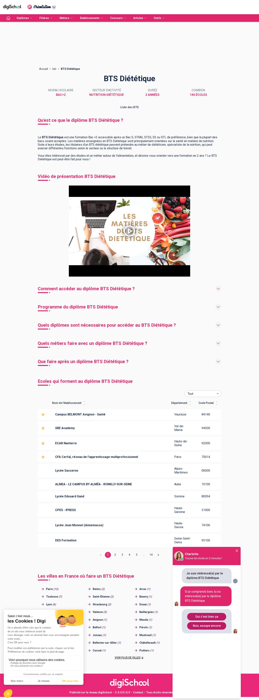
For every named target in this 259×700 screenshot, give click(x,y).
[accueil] (8, 18)
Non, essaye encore (207, 626)
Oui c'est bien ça (206, 616)
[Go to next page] (158, 555)
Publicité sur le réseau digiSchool (90, 692)
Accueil (43, 68)
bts (54, 68)
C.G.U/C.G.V (122, 692)
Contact (138, 692)
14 (151, 554)
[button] (129, 658)
